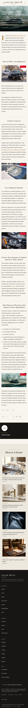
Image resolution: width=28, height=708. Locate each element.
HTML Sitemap (4, 633)
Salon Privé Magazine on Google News (15, 684)
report (13, 286)
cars (13, 410)
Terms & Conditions (5, 677)
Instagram (3, 642)
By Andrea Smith (5, 27)
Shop (2, 629)
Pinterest (3, 653)
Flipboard (3, 661)
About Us (3, 625)
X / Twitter (3, 650)
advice (7, 410)
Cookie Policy (4, 673)
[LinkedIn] (20, 416)
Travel (2, 593)
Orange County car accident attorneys (12, 150)
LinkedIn (3, 657)
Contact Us (3, 621)
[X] (13, 416)
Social (2, 612)
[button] (3, 3)
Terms (16, 694)
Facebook (3, 646)
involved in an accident (17, 35)
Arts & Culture (4, 600)
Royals (2, 596)
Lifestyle (4, 8)
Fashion (3, 589)
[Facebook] (17, 416)
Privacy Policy (4, 669)
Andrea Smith (5, 435)
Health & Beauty (4, 608)
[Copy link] (7, 416)
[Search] (25, 3)
